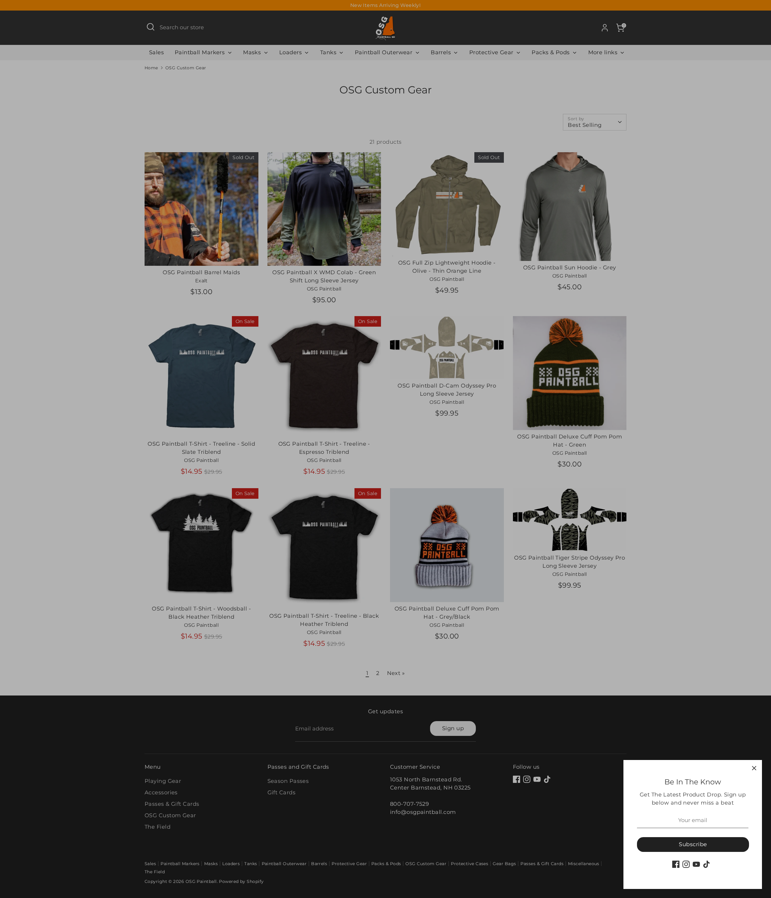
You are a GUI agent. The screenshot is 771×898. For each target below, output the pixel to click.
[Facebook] (675, 864)
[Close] (754, 767)
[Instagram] (686, 864)
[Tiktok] (706, 864)
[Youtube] (696, 864)
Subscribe (693, 844)
